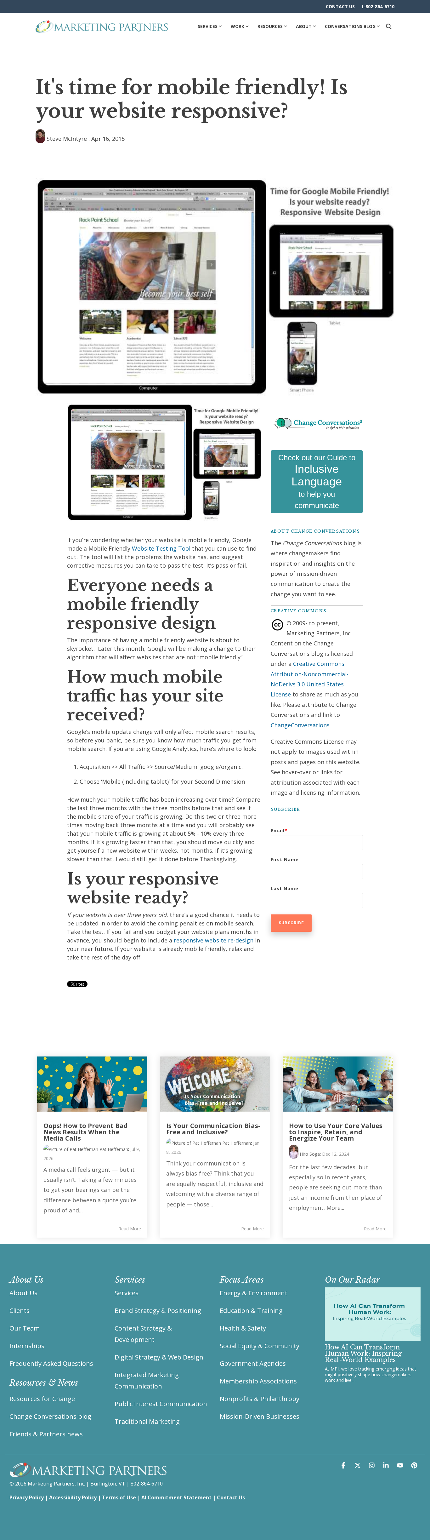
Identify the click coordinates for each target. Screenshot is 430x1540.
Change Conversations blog (50, 1416)
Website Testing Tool (161, 548)
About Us (23, 1293)
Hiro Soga (309, 1154)
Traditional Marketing (147, 1421)
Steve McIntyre (66, 138)
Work (237, 26)
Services (208, 26)
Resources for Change (42, 1398)
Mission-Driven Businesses (259, 1416)
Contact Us (231, 1497)
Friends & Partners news (46, 1434)
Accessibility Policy (73, 1497)
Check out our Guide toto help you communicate (316, 481)
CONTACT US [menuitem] (340, 6)
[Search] (389, 26)
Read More (129, 1228)
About (304, 26)
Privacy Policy (26, 1497)
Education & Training (251, 1310)
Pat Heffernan (113, 1149)
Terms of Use (119, 1497)
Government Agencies (253, 1363)
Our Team (24, 1328)
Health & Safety (243, 1328)
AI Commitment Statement (176, 1497)
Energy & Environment (253, 1293)
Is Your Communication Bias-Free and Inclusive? (213, 1128)
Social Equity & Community (259, 1346)
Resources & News (43, 1383)
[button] (344, 1465)
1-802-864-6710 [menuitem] (377, 6)
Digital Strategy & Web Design (159, 1357)
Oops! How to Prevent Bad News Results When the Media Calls (85, 1131)
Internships (26, 1346)
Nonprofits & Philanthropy (259, 1398)
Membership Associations (258, 1381)
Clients (19, 1310)
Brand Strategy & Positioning (158, 1310)
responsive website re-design (213, 940)
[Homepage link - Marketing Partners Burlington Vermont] (88, 1474)
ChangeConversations (300, 725)
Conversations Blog (350, 26)
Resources (270, 26)
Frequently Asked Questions (51, 1363)
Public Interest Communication (161, 1404)
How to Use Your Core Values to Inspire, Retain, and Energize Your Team (335, 1131)
